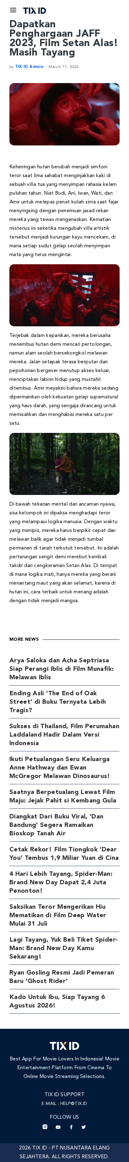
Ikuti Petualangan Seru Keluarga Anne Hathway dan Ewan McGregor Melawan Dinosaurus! (60, 768)
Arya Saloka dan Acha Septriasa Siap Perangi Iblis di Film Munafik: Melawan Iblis (61, 669)
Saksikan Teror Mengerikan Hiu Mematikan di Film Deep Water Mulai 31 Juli (57, 915)
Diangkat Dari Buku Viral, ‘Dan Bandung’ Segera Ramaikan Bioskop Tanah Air (56, 825)
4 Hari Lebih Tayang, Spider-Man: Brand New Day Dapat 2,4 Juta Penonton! (60, 882)
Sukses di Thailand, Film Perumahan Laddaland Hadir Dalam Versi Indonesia (64, 735)
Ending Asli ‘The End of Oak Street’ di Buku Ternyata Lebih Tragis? (57, 702)
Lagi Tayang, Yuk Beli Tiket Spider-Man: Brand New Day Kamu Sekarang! (63, 948)
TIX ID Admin (29, 67)
